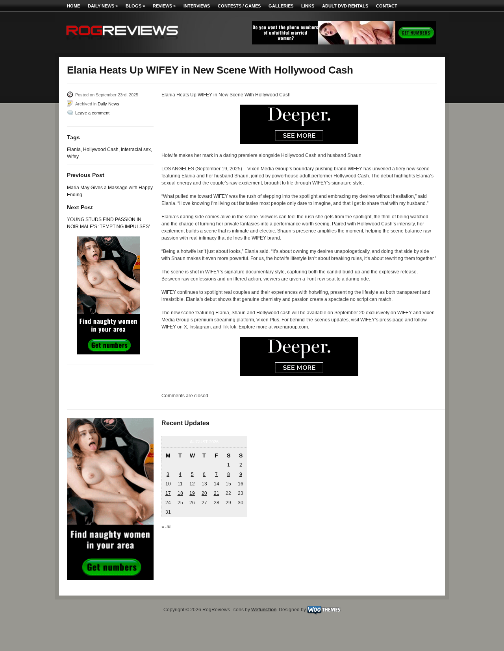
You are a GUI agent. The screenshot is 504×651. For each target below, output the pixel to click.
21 (216, 493)
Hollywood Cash (101, 149)
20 (204, 493)
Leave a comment (92, 113)
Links (307, 6)
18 (180, 493)
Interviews (196, 6)
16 (240, 484)
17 (168, 493)
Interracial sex (136, 149)
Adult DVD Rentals (345, 6)
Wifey (73, 156)
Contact (386, 6)
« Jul (166, 526)
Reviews (164, 6)
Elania (74, 149)
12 (192, 484)
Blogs (135, 6)
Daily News (103, 6)
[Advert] (344, 43)
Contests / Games (239, 6)
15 (228, 484)
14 (216, 484)
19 (192, 493)
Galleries (281, 6)
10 (168, 484)
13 (204, 484)
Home (73, 6)
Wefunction (263, 609)
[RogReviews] (122, 41)
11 (180, 484)
